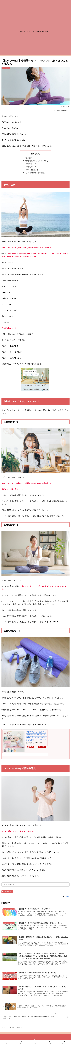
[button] (67, 884)
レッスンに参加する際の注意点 (34, 173)
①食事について (31, 164)
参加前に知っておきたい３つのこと (36, 161)
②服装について (31, 167)
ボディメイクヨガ (8, 891)
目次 (32, 154)
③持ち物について (32, 170)
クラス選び (28, 158)
